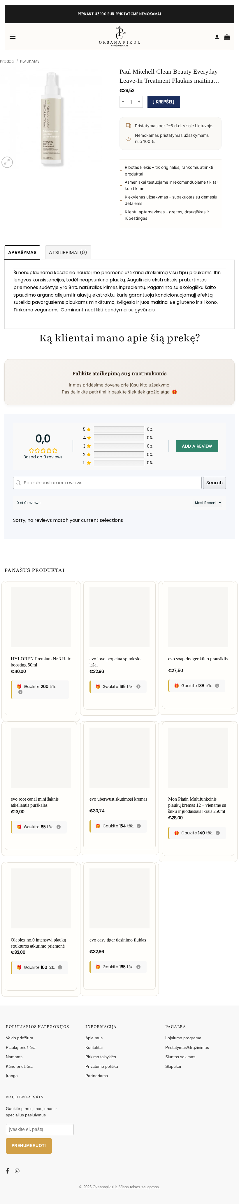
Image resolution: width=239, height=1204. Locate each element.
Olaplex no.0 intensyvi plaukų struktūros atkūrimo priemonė (38, 942)
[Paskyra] (217, 36)
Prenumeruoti (29, 1145)
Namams (14, 1056)
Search (214, 482)
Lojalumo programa (183, 1037)
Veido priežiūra (19, 1037)
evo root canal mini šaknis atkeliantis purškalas (35, 802)
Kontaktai (94, 1047)
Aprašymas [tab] (22, 252)
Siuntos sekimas (180, 1056)
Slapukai (173, 1066)
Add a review (197, 446)
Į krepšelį (164, 102)
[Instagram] (17, 1171)
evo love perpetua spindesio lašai (114, 661)
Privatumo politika (101, 1066)
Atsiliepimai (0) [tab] (68, 252)
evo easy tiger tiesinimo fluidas (117, 939)
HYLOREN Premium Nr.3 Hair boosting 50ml (40, 661)
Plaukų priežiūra (21, 1047)
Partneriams (96, 1075)
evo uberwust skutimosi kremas (118, 799)
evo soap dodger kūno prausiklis (198, 658)
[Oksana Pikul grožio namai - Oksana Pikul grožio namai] (119, 36)
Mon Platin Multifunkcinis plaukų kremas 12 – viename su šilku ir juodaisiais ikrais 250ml (197, 805)
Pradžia (7, 61)
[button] (12, 36)
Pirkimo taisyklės (100, 1056)
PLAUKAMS (30, 61)
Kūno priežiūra (19, 1066)
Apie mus (94, 1037)
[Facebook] (8, 1171)
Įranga (12, 1075)
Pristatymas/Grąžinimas (187, 1047)
